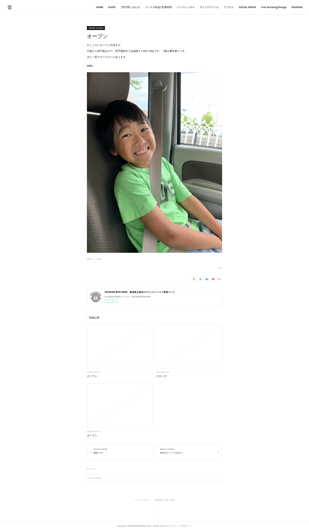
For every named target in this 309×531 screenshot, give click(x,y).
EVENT (112, 7)
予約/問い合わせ (130, 7)
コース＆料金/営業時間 (158, 7)
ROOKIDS (297, 7)
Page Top (154, 513)
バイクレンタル (186, 7)
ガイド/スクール (209, 7)
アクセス (229, 7)
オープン (92, 376)
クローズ (161, 376)
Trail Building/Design (274, 7)
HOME (99, 7)
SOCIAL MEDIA (247, 7)
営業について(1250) (94, 259)
